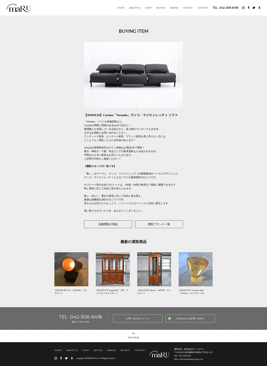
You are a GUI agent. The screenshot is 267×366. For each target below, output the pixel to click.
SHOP (148, 7)
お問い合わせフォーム (137, 318)
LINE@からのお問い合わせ (190, 318)
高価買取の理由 (108, 224)
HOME (121, 7)
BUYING (160, 7)
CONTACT (202, 7)
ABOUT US (134, 7)
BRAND (174, 7)
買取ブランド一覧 (159, 224)
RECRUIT (188, 7)
